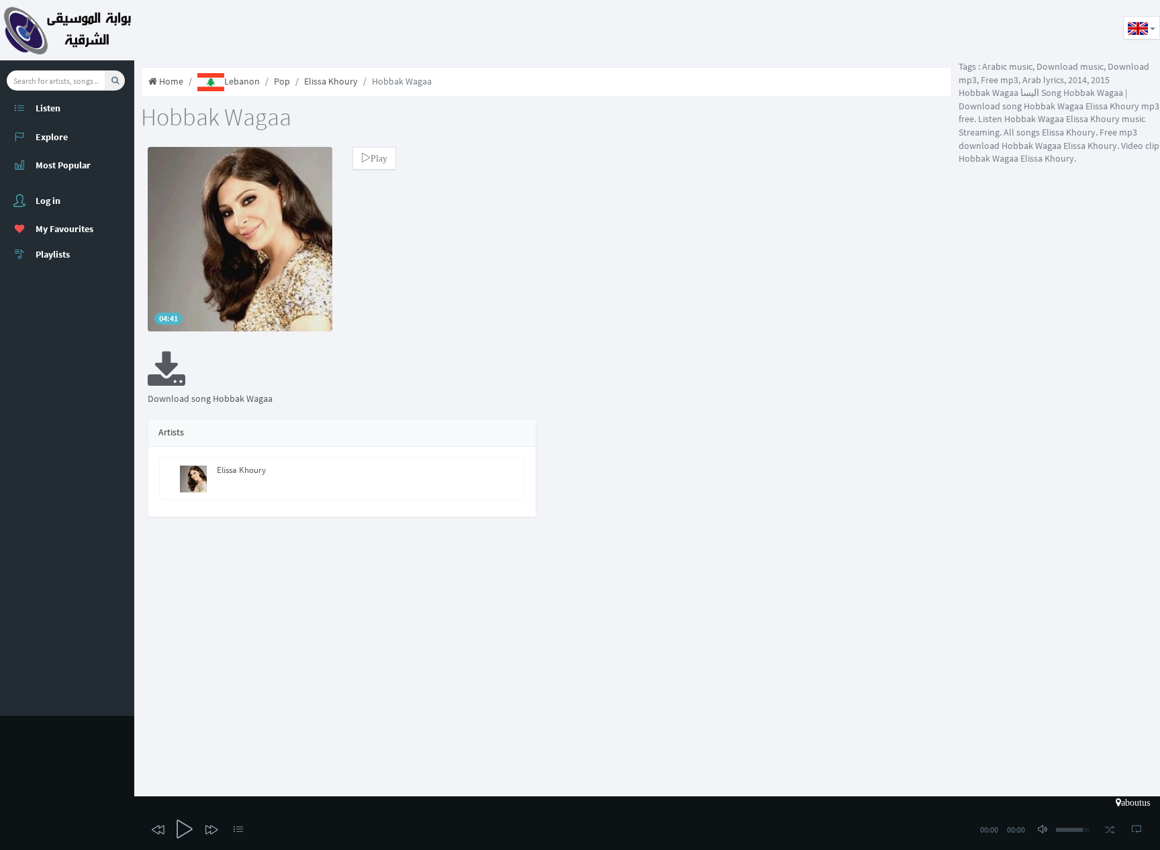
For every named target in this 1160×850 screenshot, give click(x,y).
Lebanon (242, 81)
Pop (282, 81)
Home (170, 81)
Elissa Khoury (331, 81)
